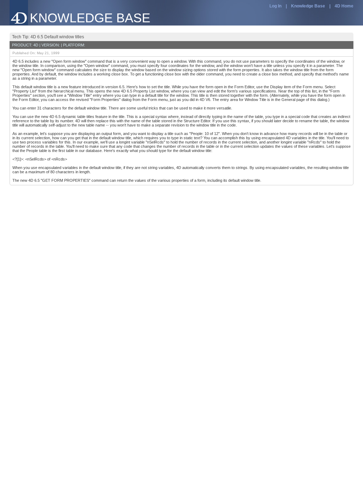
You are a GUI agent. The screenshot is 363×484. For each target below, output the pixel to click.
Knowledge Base (308, 6)
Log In (275, 6)
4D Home (344, 6)
